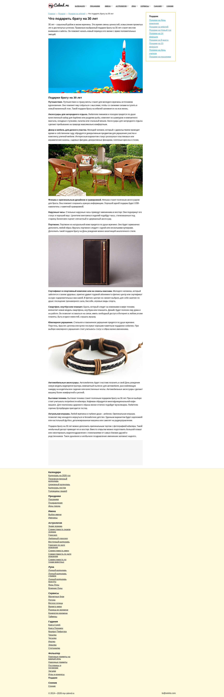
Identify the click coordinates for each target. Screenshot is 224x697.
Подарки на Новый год (160, 30)
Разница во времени (58, 610)
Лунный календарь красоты (57, 580)
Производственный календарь (57, 480)
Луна (134, 6)
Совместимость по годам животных (57, 561)
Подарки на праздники (160, 57)
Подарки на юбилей (158, 27)
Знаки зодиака (55, 526)
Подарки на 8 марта (158, 40)
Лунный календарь (57, 570)
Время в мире (55, 606)
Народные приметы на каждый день (59, 658)
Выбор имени (54, 514)
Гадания (158, 6)
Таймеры (52, 616)
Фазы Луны (53, 585)
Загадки (52, 671)
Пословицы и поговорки (54, 666)
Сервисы (145, 6)
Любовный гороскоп (58, 538)
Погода (51, 600)
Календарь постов (57, 488)
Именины (53, 518)
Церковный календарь (59, 484)
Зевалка (52, 645)
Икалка (51, 641)
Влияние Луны (55, 588)
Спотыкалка (54, 648)
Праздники (95, 6)
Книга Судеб (54, 625)
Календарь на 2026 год (59, 475)
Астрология (121, 6)
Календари (80, 6)
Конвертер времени (58, 613)
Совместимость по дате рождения (59, 555)
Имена (108, 6)
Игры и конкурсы (56, 674)
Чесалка (52, 638)
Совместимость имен (58, 551)
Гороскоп (52, 535)
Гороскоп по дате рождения (56, 546)
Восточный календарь (59, 542)
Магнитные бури (56, 596)
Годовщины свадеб (57, 491)
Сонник (170, 6)
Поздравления (55, 503)
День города (54, 506)
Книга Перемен (55, 628)
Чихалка (52, 635)
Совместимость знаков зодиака (59, 530)
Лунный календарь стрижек (57, 575)
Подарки (52, 678)
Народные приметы (57, 662)
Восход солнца (55, 603)
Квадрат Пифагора (57, 631)
